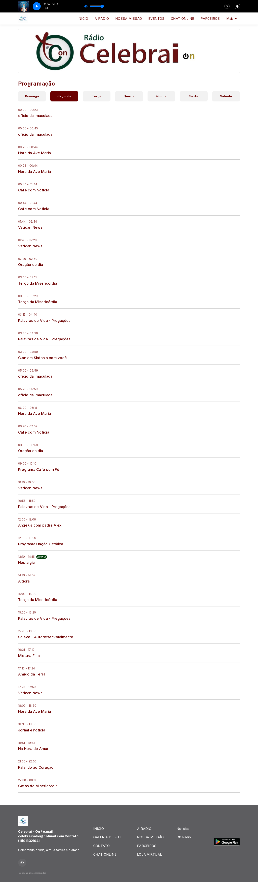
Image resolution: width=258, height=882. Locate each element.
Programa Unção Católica (40, 544)
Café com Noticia (33, 190)
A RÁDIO (102, 19)
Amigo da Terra (31, 674)
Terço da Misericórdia (37, 283)
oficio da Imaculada (35, 115)
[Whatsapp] (227, 6)
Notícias (183, 829)
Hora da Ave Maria (34, 153)
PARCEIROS (210, 19)
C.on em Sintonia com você (42, 357)
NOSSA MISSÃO (128, 19)
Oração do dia (30, 264)
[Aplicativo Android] (237, 6)
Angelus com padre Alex (39, 525)
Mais (230, 19)
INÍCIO (83, 19)
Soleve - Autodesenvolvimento (45, 637)
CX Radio (184, 837)
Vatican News (30, 227)
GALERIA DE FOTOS (109, 837)
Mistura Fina (29, 655)
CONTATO (101, 846)
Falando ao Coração (35, 767)
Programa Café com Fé (38, 469)
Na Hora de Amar (33, 748)
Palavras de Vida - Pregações (44, 320)
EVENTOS (156, 19)
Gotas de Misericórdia (37, 786)
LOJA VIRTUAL (149, 854)
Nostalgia (26, 562)
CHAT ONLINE (182, 19)
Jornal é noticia (31, 730)
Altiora (24, 581)
